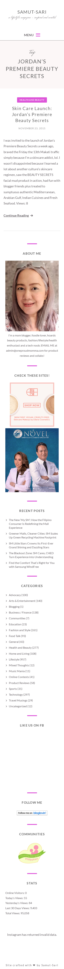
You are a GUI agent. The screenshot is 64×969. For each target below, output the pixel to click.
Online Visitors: (15, 892)
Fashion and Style (19, 630)
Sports (13, 688)
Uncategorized (18, 706)
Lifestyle (14, 659)
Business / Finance (20, 612)
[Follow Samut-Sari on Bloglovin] (32, 814)
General (14, 641)
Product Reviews (19, 682)
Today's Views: (14, 898)
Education (15, 624)
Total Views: (13, 913)
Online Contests (19, 676)
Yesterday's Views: (17, 903)
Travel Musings (18, 700)
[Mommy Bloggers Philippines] (32, 863)
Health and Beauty (32, 100)
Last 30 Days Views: (17, 908)
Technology (16, 694)
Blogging (14, 606)
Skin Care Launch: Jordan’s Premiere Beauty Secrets (32, 114)
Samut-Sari (32, 11)
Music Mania (17, 671)
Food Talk (14, 636)
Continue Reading (16, 215)
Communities (17, 618)
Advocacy (15, 595)
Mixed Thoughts (19, 665)
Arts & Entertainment (22, 600)
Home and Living (19, 653)
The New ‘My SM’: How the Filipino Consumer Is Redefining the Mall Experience (30, 523)
